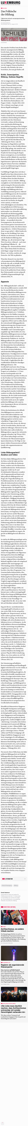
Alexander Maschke (8, 943)
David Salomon (6, 22)
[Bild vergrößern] (14, 34)
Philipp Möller (6, 984)
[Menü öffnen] (26, 3)
